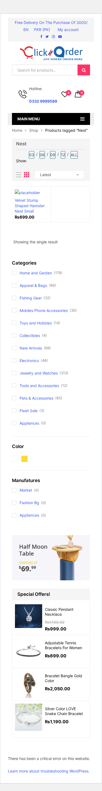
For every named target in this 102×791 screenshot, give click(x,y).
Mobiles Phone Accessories (44, 310)
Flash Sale (29, 410)
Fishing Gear (31, 298)
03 (31, 154)
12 (63, 154)
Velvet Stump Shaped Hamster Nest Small (30, 205)
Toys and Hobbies (36, 323)
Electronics (29, 360)
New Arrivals (31, 348)
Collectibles (30, 335)
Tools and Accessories (39, 385)
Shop (33, 130)
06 (42, 154)
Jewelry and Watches (39, 373)
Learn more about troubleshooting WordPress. (48, 771)
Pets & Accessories (36, 398)
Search (84, 70)
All (74, 154)
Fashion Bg (29, 502)
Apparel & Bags (33, 285)
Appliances (29, 423)
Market (26, 490)
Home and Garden (36, 273)
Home (17, 130)
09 (52, 154)
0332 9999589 (43, 101)
